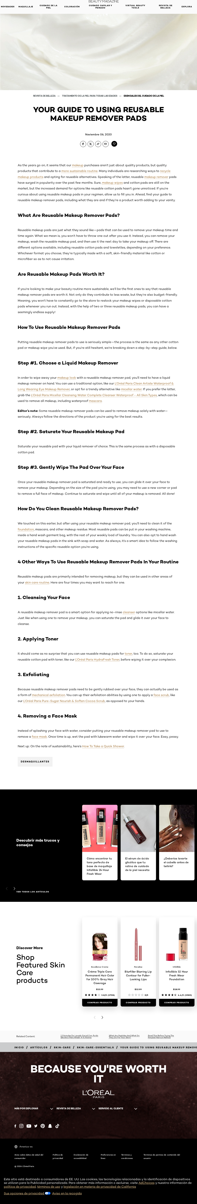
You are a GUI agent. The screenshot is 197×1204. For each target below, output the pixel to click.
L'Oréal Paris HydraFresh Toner (97, 659)
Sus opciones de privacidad (24, 1193)
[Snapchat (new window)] (50, 1126)
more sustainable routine (79, 171)
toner (128, 653)
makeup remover (156, 177)
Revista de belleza (44, 95)
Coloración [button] (72, 6)
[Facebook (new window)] (15, 1126)
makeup (77, 165)
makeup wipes (112, 182)
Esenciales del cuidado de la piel (144, 95)
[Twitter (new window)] (36, 1125)
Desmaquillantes (35, 761)
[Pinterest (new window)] (43, 1126)
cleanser (129, 612)
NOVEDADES (8, 6)
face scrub (161, 695)
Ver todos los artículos (32, 892)
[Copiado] (98, 144)
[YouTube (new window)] (29, 1126)
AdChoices (146, 1183)
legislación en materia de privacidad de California (99, 1186)
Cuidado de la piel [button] (49, 6)
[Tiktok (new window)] (57, 1126)
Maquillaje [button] (25, 6)
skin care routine (37, 582)
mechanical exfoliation (48, 695)
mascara (95, 401)
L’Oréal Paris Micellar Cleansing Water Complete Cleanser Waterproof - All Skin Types (94, 395)
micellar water (131, 389)
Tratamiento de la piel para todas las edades (90, 95)
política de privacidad (20, 1186)
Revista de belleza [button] (165, 6)
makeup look (66, 377)
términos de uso (48, 1186)
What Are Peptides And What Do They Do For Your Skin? (124, 1036)
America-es (26, 1146)
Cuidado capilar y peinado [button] (100, 6)
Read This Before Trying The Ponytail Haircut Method (161, 1036)
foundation (26, 529)
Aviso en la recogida (67, 1193)
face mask (39, 736)
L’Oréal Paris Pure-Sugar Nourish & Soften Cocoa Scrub (64, 701)
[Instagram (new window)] (21, 1126)
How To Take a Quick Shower (103, 746)
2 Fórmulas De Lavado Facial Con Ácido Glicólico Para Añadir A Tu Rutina (79, 1036)
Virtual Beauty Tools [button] (135, 6)
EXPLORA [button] (187, 6)
